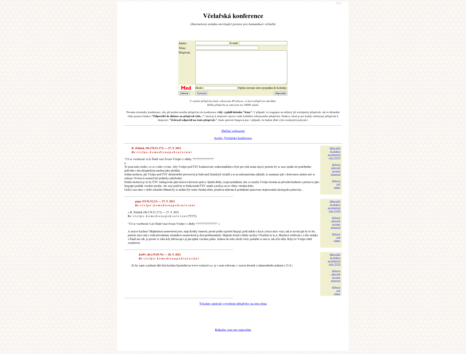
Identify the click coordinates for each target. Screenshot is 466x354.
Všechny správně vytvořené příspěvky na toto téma (233, 303)
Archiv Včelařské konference (233, 138)
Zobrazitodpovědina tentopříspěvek (335, 169)
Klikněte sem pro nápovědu (233, 329)
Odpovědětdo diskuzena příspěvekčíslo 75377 (334, 153)
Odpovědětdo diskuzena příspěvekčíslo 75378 (334, 206)
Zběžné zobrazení (233, 131)
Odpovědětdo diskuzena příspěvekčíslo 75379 (334, 259)
